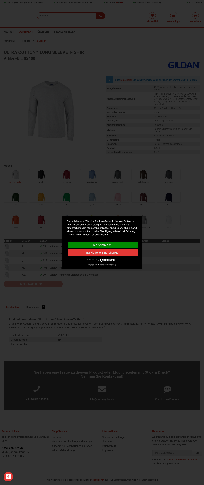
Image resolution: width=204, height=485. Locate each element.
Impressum (92, 265)
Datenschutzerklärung (107, 265)
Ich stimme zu (103, 245)
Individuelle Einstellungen (102, 252)
